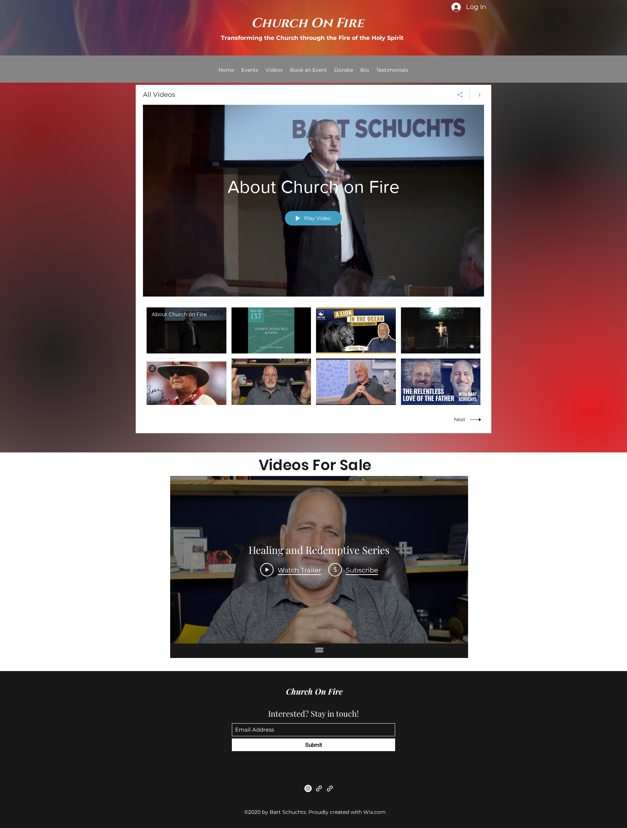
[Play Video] (186, 330)
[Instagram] (308, 788)
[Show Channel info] (477, 94)
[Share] (460, 94)
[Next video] (453, 560)
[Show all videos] (319, 650)
